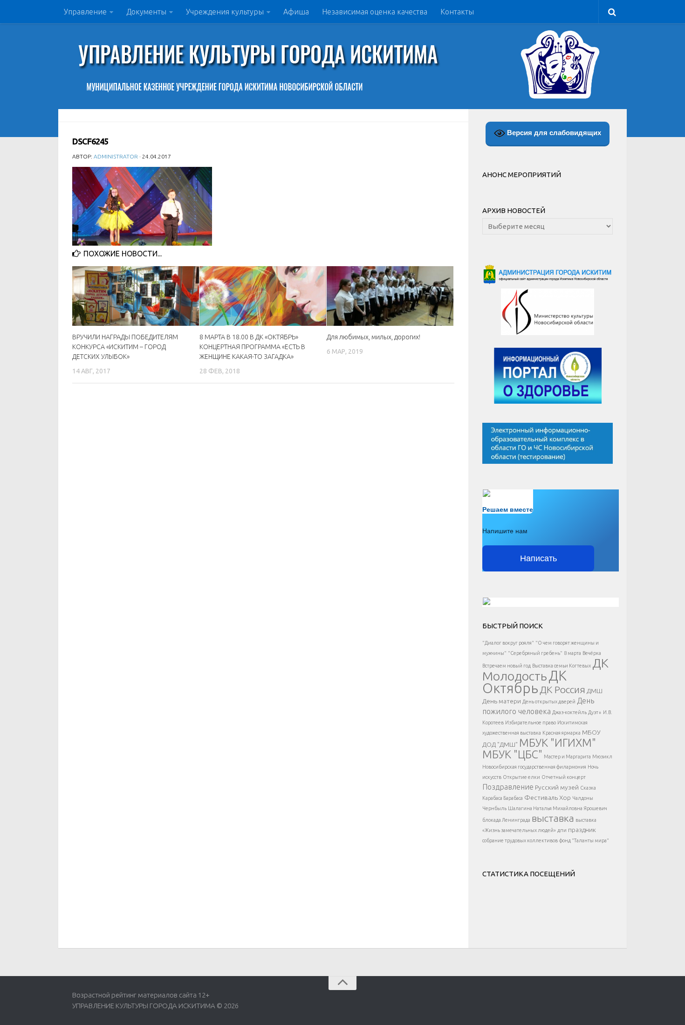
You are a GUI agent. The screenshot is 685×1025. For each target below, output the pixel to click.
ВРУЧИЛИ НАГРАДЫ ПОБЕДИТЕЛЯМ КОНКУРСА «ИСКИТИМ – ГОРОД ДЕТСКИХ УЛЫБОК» (125, 346)
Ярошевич (595, 808)
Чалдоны (582, 798)
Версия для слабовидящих (553, 133)
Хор (565, 797)
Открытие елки (521, 777)
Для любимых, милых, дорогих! (373, 337)
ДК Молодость (545, 669)
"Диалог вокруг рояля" (508, 643)
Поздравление (508, 787)
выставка (553, 818)
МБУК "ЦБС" (512, 754)
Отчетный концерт (563, 777)
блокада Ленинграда (506, 820)
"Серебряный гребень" (535, 653)
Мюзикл (602, 756)
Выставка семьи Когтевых (561, 665)
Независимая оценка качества (374, 11)
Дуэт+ (595, 712)
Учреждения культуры (225, 11)
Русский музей (557, 787)
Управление (85, 11)
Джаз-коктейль (569, 712)
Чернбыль (494, 808)
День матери (501, 701)
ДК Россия (562, 689)
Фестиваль (541, 797)
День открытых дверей (548, 701)
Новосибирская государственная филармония (534, 767)
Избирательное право (530, 722)
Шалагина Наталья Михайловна (545, 808)
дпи (562, 830)
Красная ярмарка (561, 733)
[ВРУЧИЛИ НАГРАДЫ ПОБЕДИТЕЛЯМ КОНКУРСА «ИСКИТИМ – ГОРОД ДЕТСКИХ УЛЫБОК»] (135, 296)
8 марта (572, 653)
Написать (538, 558)
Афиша (296, 11)
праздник (582, 829)
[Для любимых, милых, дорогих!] (390, 296)
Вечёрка (591, 653)
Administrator (116, 156)
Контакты (457, 11)
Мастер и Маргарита (567, 756)
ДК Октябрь (524, 682)
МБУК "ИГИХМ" (557, 742)
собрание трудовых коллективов (520, 840)
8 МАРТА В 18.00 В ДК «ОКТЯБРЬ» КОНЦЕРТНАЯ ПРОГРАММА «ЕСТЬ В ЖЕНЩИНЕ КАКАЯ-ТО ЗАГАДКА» (252, 346)
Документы (146, 11)
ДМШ (595, 691)
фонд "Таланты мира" (584, 840)
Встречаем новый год (506, 665)
